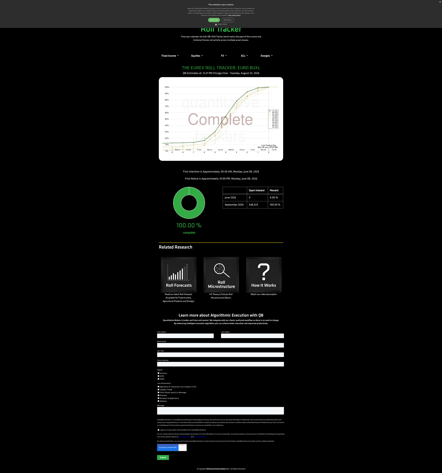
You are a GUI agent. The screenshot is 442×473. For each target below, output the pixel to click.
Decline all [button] (228, 20)
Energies (265, 55)
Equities (196, 55)
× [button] (440, 2)
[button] (221, 24)
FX (223, 55)
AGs (243, 55)
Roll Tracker (221, 28)
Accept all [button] (214, 20)
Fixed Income (169, 55)
